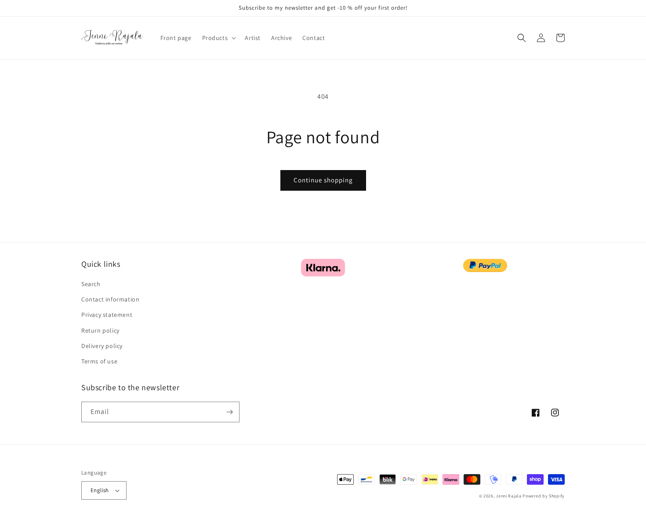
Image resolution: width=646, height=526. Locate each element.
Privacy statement (106, 315)
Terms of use (99, 361)
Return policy (100, 330)
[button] (218, 38)
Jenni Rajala (508, 496)
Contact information (110, 299)
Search (91, 284)
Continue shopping (323, 180)
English (100, 490)
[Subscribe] (229, 412)
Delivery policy (102, 346)
